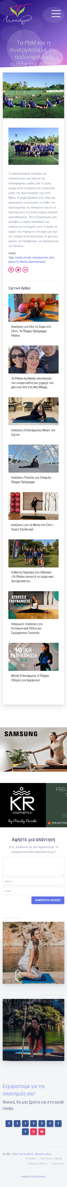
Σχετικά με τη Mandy (51, 1158)
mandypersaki (40, 257)
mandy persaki (23, 257)
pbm (51, 257)
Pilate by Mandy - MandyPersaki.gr (34, 1154)
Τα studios (31, 1158)
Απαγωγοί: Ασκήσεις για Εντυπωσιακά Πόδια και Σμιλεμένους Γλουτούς (27, 628)
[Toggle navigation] (56, 13)
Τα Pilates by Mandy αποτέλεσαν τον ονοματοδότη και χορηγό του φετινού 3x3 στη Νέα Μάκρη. (32, 383)
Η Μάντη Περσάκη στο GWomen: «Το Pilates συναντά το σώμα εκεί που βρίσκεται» (32, 577)
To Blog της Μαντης (37, 1163)
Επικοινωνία (58, 1163)
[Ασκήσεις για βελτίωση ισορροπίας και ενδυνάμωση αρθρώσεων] (33, 953)
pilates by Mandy (17, 261)
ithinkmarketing (37, 1176)
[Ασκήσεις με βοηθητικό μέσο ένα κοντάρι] (33, 1030)
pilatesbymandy (37, 261)
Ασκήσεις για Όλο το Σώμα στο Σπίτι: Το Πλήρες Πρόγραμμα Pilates (31, 331)
